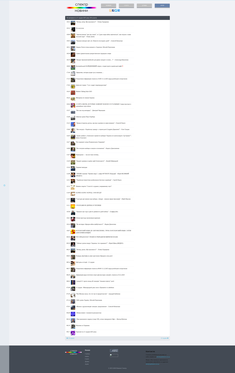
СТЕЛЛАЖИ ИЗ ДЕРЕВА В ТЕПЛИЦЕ (88, 205)
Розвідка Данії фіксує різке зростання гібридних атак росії (94, 256)
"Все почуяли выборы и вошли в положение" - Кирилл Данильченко (97, 148)
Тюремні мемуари (81, 167)
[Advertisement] (153, 33)
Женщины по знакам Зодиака (85, 98)
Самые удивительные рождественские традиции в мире (93, 53)
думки (144, 5)
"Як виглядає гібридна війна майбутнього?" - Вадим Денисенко (96, 224)
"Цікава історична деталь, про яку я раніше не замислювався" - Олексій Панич (100, 123)
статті (126, 5)
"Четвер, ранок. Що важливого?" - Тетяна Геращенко (92, 249)
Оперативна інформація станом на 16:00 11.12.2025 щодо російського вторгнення (101, 79)
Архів (87, 364)
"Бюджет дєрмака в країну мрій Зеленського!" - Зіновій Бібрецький (97, 161)
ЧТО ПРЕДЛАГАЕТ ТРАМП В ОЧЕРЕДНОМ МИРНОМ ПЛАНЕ (97, 237)
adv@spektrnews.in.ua (163, 357)
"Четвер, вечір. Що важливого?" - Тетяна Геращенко (92, 22)
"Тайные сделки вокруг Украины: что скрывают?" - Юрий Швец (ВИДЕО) (99, 243)
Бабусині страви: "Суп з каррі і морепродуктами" (91, 85)
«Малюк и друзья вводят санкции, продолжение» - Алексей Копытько (98, 306)
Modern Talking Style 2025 (84, 91)
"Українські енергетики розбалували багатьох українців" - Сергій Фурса (98, 180)
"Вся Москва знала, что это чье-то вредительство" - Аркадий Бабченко (98, 294)
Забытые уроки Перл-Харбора (85, 117)
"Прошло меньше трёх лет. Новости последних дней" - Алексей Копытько (99, 41)
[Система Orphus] (114, 350)
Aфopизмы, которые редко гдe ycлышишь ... (89, 72)
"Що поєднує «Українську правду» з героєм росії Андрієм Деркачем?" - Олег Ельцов (102, 129)
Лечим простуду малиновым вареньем (88, 218)
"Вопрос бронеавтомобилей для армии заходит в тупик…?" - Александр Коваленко (102, 60)
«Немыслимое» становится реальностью (88, 313)
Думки (87, 361)
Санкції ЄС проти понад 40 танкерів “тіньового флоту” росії (95, 281)
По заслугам (80, 28)
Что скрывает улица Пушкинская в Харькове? (90, 142)
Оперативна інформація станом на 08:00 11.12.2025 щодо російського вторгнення (101, 268)
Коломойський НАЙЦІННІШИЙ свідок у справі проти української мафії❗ (100, 66)
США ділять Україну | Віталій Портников (89, 300)
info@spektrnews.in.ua (152, 364)
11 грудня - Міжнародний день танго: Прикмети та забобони (95, 287)
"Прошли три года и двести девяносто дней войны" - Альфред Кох (97, 211)
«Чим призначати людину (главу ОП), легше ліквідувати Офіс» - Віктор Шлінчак (101, 319)
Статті (87, 359)
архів (162, 5)
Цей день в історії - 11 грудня (85, 262)
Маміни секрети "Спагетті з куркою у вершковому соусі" (94, 186)
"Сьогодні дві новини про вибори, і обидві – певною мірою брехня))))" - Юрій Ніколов (103, 199)
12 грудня (164, 338)
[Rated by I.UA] (114, 355)
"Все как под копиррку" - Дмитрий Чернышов (90, 110)
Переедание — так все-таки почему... (87, 154)
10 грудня (71, 338)
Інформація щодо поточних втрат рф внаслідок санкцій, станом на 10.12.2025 (100, 275)
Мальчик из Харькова (83, 325)
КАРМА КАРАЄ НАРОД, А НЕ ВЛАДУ (89, 192)
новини (108, 5)
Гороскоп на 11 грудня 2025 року (86, 332)
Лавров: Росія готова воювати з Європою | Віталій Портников (95, 47)
